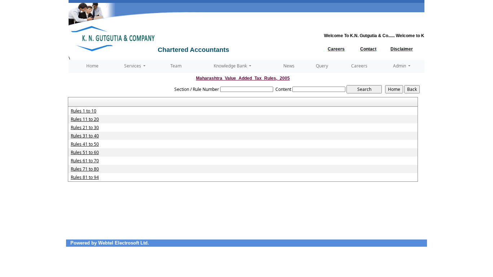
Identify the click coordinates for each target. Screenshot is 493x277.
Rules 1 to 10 (83, 111)
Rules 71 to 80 (85, 169)
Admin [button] (400, 66)
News (289, 66)
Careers (359, 66)
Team (176, 66)
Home (92, 66)
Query (322, 66)
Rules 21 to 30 (85, 128)
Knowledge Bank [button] (231, 66)
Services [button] (133, 66)
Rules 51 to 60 (85, 152)
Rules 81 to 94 (85, 177)
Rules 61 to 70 (85, 161)
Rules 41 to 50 (85, 144)
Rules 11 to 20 (85, 119)
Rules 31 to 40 (85, 136)
